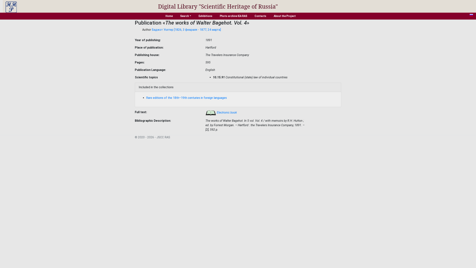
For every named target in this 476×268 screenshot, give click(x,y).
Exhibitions (205, 16)
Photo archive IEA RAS (233, 16)
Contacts (260, 16)
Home (169, 16)
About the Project (285, 16)
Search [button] (184, 16)
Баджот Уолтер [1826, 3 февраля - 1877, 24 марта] (186, 29)
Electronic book (226, 112)
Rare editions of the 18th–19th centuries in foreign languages (186, 98)
